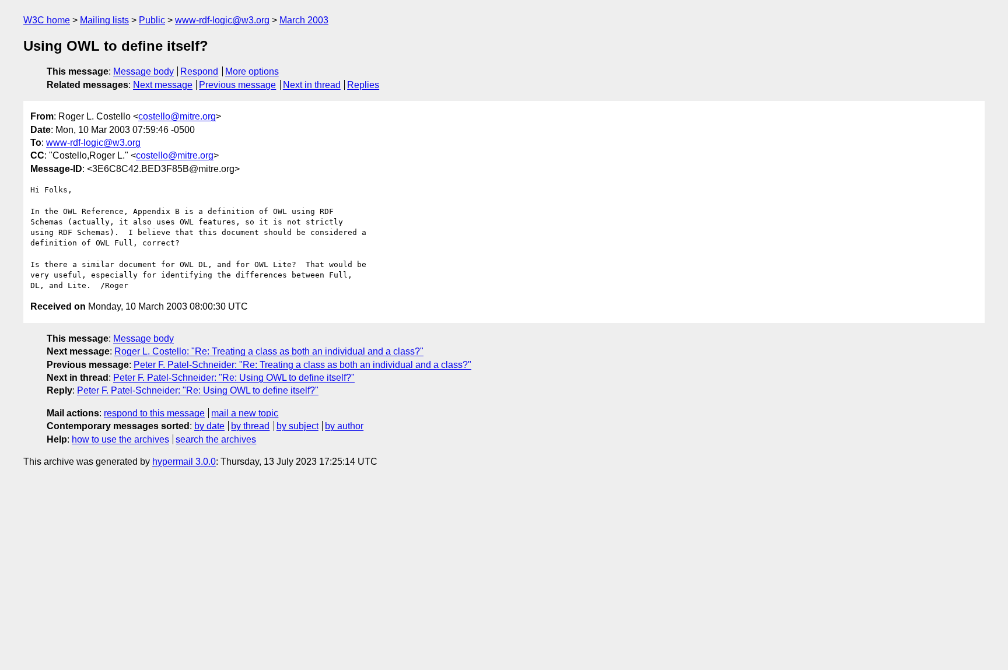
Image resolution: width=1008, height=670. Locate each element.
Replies (363, 85)
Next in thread (312, 85)
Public (152, 20)
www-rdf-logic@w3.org (222, 20)
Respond (199, 71)
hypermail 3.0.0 (184, 461)
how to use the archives (120, 439)
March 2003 (303, 20)
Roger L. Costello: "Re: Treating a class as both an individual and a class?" (269, 351)
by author (344, 426)
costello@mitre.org (177, 116)
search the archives (216, 439)
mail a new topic (244, 413)
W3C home (46, 20)
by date (209, 426)
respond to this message (154, 413)
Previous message (237, 85)
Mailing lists (104, 20)
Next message (162, 85)
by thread (250, 426)
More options (252, 71)
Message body (143, 71)
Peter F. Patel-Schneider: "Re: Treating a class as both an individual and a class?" (302, 365)
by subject (297, 426)
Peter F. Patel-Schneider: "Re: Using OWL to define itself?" (234, 378)
